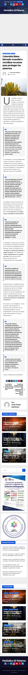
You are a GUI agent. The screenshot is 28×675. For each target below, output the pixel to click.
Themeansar (14, 672)
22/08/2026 (8, 599)
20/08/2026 (8, 632)
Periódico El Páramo (14, 10)
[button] (23, 45)
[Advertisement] (14, 29)
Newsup (22, 670)
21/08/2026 (8, 615)
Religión (16, 609)
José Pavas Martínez (15, 72)
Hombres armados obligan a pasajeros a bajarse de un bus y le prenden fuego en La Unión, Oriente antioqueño (14, 548)
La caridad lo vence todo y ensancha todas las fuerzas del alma (9, 387)
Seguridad (16, 593)
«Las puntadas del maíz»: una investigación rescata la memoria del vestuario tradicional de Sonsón (13, 566)
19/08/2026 (8, 648)
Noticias (13, 53)
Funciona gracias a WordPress (10, 670)
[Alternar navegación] (13, 45)
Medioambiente (6, 53)
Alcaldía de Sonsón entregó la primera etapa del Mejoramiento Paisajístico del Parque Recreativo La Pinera (18, 389)
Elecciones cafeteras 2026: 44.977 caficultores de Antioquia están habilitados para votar (12, 573)
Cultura (6, 593)
